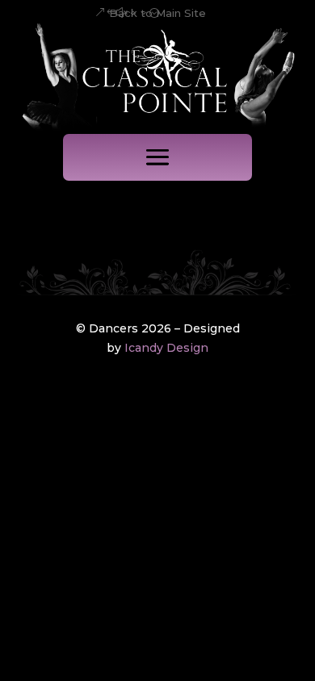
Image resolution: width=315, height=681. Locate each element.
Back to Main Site (157, 12)
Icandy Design (166, 347)
